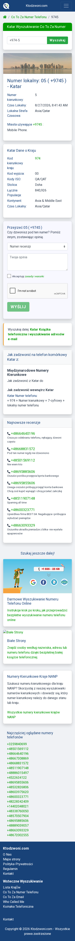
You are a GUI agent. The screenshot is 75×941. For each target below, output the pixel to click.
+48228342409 (18, 801)
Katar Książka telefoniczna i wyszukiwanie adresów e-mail (36, 334)
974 (37, 158)
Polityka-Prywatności (18, 864)
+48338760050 (18, 811)
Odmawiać (32, 927)
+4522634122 (17, 778)
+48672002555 (18, 835)
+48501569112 (23, 460)
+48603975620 (18, 792)
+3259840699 (17, 744)
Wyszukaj (57, 40)
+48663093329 (23, 525)
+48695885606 (23, 472)
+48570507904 (18, 816)
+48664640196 (23, 434)
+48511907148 (23, 498)
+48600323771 (23, 510)
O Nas (7, 854)
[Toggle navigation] (66, 6)
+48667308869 (18, 758)
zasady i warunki (34, 276)
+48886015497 (18, 773)
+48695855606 (23, 483)
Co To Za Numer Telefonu (29, 17)
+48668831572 (23, 449)
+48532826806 (18, 787)
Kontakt (8, 874)
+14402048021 (18, 806)
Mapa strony (11, 859)
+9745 (38, 124)
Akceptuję (28, 276)
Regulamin (10, 869)
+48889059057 (18, 825)
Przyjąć (56, 927)
